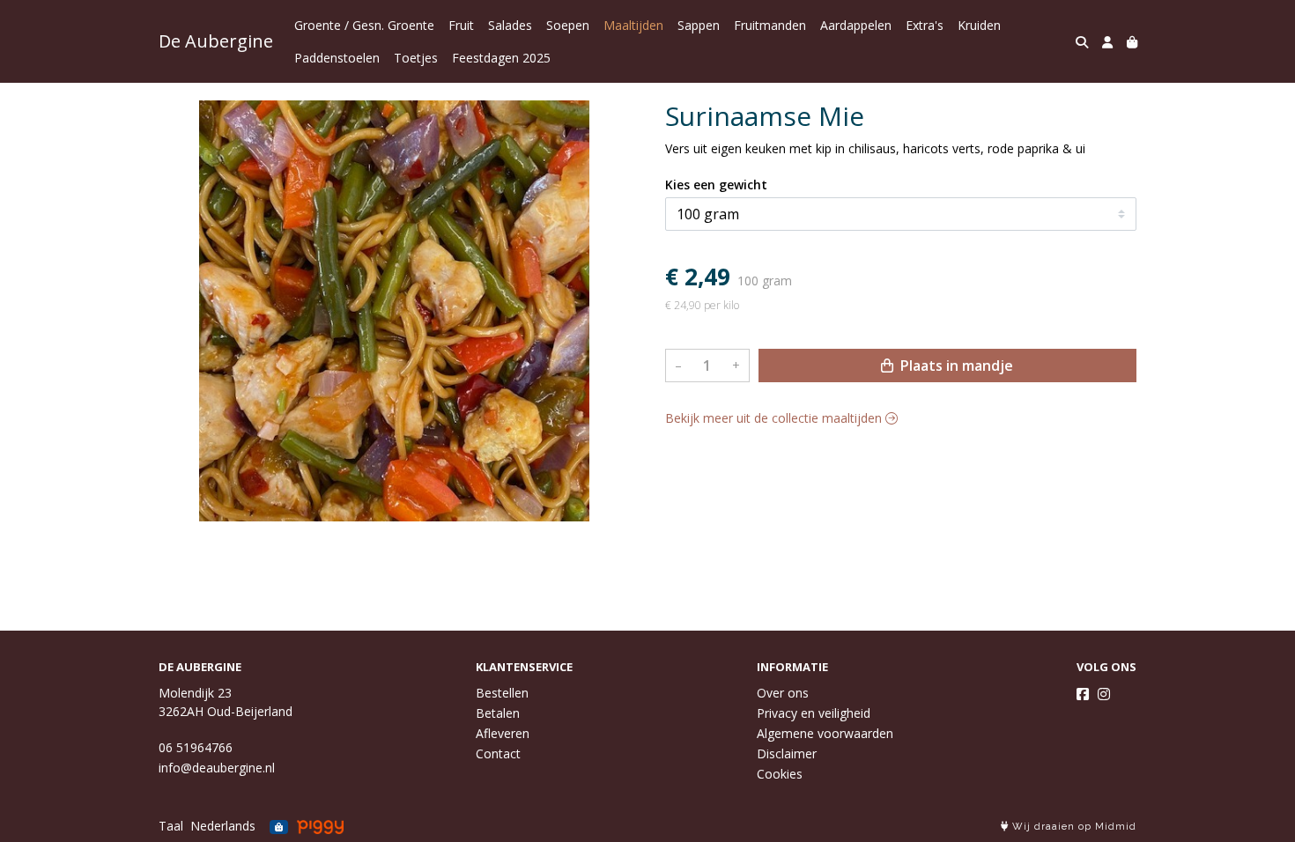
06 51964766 (196, 747)
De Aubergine (216, 41)
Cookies (780, 773)
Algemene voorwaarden (825, 733)
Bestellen (502, 692)
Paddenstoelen (337, 57)
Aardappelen (856, 25)
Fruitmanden (770, 25)
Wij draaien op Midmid (1072, 826)
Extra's (925, 25)
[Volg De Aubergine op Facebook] (1083, 694)
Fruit (461, 25)
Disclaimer (787, 753)
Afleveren (502, 733)
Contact (498, 753)
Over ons (783, 692)
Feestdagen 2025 (501, 57)
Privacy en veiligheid (813, 713)
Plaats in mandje (955, 365)
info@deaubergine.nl (217, 767)
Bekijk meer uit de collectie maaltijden (775, 418)
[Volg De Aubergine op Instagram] (1104, 694)
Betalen (498, 713)
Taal (171, 825)
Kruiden (979, 25)
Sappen (698, 25)
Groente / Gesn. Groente (364, 25)
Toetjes (416, 57)
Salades (510, 25)
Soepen (567, 25)
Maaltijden (633, 25)
